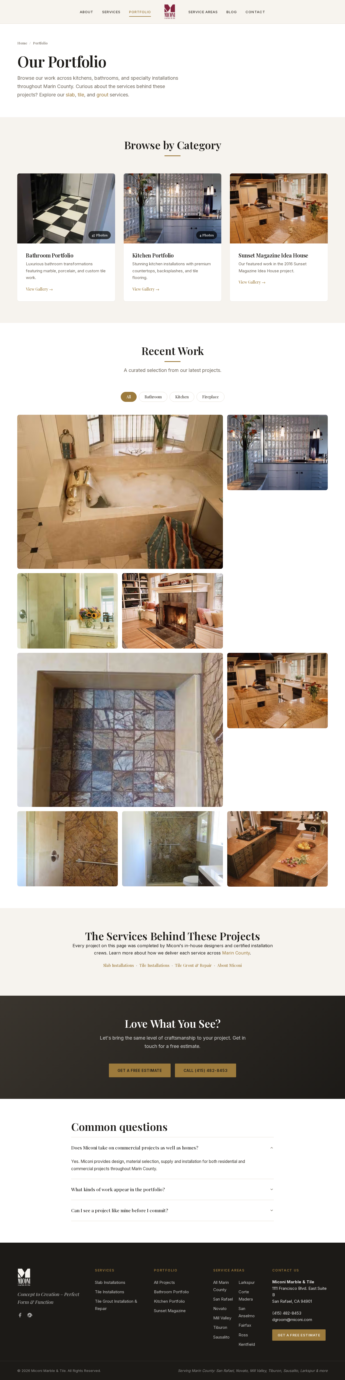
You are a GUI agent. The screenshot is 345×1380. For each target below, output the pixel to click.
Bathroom (153, 396)
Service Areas (203, 12)
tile (81, 94)
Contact (255, 12)
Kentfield (247, 1344)
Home (22, 43)
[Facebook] (20, 1316)
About (86, 12)
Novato (220, 1308)
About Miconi (229, 965)
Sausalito (221, 1337)
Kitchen (182, 396)
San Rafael (223, 1299)
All (128, 396)
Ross (243, 1334)
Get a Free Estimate (140, 1070)
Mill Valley (222, 1317)
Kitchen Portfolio (169, 1301)
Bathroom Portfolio (171, 1291)
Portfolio (140, 12)
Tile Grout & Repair (193, 965)
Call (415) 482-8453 (206, 1070)
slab (70, 94)
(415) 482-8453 (286, 1313)
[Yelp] (29, 1316)
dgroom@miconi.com (292, 1319)
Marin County (236, 953)
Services (111, 12)
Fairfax (245, 1325)
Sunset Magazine (170, 1310)
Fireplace (210, 396)
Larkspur (247, 1282)
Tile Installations (154, 965)
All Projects (164, 1282)
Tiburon (220, 1327)
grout (102, 94)
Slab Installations (118, 965)
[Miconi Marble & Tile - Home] (169, 11)
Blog (231, 12)
